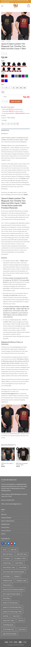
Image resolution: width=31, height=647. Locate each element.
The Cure (20, 620)
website (23, 178)
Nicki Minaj (6, 598)
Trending (12, 117)
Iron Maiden (6, 576)
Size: (3, 84)
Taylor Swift (16, 616)
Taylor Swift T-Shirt (8, 620)
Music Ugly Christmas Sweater (11, 594)
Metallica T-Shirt (21, 580)
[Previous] (1, 460)
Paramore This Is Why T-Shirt (7, 464)
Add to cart (16, 101)
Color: (3, 73)
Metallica (17, 576)
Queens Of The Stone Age (10, 602)
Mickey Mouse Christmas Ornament (13, 589)
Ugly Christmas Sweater (9, 633)
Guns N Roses (19, 563)
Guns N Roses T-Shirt (9, 567)
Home (3, 41)
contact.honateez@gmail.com (9, 393)
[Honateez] (15, 6)
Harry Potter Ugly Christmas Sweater (13, 571)
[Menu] (2, 6)
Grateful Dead (7, 563)
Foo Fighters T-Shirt (20, 558)
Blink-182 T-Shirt (22, 554)
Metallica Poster (7, 580)
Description (5, 130)
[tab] (15, 130)
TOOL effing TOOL (8, 629)
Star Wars (5, 616)
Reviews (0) (4, 133)
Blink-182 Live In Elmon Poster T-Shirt (22, 464)
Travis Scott (21, 629)
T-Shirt (8, 41)
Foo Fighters (6, 558)
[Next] (30, 460)
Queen (5, 120)
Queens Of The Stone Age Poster (12, 607)
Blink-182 (14, 549)
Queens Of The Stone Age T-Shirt (12, 611)
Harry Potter (23, 567)
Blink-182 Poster (8, 554)
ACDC (5, 549)
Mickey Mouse (7, 585)
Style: (3, 60)
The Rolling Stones (8, 625)
